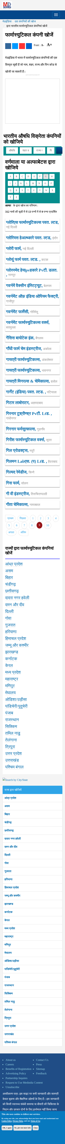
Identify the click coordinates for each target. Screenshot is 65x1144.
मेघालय (8, 952)
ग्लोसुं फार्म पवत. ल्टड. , (27, 259)
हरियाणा (8, 879)
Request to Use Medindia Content (24, 1082)
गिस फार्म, (17, 483)
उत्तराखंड (9, 1034)
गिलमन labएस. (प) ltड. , (31, 461)
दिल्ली (7, 854)
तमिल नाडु (10, 1001)
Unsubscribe (12, 1087)
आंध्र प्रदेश (10, 797)
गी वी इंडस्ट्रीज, (26, 493)
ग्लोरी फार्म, (20, 248)
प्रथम (10, 518)
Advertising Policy (16, 1073)
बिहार (7, 814)
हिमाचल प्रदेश (12, 887)
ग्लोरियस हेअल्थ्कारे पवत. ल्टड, (32, 238)
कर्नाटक (8, 912)
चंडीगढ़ (8, 822)
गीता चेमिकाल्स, (23, 504)
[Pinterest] (22, 46)
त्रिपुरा (8, 1017)
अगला (11, 532)
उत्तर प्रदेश (10, 1026)
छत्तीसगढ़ (9, 830)
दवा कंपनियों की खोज (25, 21)
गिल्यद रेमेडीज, (20, 472)
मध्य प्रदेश (10, 928)
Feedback (41, 1073)
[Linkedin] (29, 46)
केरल (7, 920)
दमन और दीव (11, 846)
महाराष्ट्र (9, 936)
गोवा (7, 863)
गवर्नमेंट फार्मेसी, (22, 311)
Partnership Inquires (16, 1078)
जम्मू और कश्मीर (12, 895)
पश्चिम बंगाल (11, 1042)
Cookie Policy (7, 1121)
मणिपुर (8, 944)
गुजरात (8, 871)
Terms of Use (35, 1121)
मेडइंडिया (7, 21)
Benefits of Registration (18, 1068)
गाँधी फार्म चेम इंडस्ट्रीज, (28, 348)
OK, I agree (7, 1128)
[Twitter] (15, 46)
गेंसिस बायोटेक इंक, (24, 338)
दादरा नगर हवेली (13, 838)
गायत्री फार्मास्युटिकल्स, (29, 359)
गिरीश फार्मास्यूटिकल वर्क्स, (29, 439)
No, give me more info (22, 1128)
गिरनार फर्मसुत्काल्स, (25, 429)
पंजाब (7, 977)
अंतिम (23, 532)
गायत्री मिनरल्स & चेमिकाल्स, (31, 381)
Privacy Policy (18, 1121)
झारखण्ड (9, 903)
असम (7, 806)
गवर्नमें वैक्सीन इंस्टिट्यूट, (28, 285)
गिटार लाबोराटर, (24, 402)
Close (36, 1128)
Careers (10, 1064)
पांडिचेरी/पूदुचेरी (12, 969)
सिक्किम (9, 993)
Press (39, 1064)
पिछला (23, 518)
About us (11, 1059)
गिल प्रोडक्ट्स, (20, 450)
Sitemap (40, 1068)
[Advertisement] (31, 100)
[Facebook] (8, 46)
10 (47, 525)
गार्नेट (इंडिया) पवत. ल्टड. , (31, 392)
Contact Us (42, 1059)
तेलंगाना (8, 1009)
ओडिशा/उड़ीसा (12, 960)
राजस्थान (9, 985)
